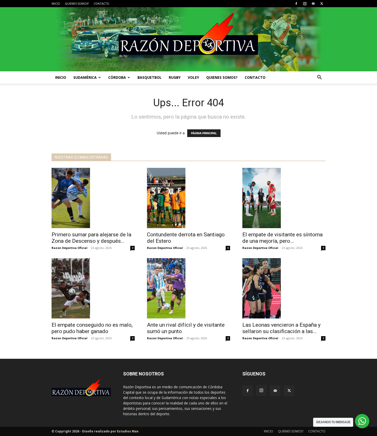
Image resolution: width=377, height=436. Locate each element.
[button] (319, 77)
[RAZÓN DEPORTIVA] (188, 39)
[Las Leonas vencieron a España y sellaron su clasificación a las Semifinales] (283, 288)
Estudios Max (127, 431)
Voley (193, 77)
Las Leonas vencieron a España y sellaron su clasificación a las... (281, 328)
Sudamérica (85, 77)
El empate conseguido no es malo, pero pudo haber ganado (92, 328)
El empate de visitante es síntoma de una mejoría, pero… (282, 237)
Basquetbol (149, 77)
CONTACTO (101, 3)
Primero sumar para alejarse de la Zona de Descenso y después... (91, 237)
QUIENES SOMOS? (77, 3)
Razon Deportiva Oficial (69, 248)
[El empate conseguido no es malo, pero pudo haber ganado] (93, 288)
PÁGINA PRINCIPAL (204, 133)
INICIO (56, 3)
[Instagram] (305, 3)
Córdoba (117, 77)
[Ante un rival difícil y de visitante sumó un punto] (188, 288)
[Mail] (313, 3)
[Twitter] (321, 3)
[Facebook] (296, 3)
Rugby (175, 77)
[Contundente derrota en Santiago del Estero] (188, 198)
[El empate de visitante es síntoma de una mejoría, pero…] (283, 198)
